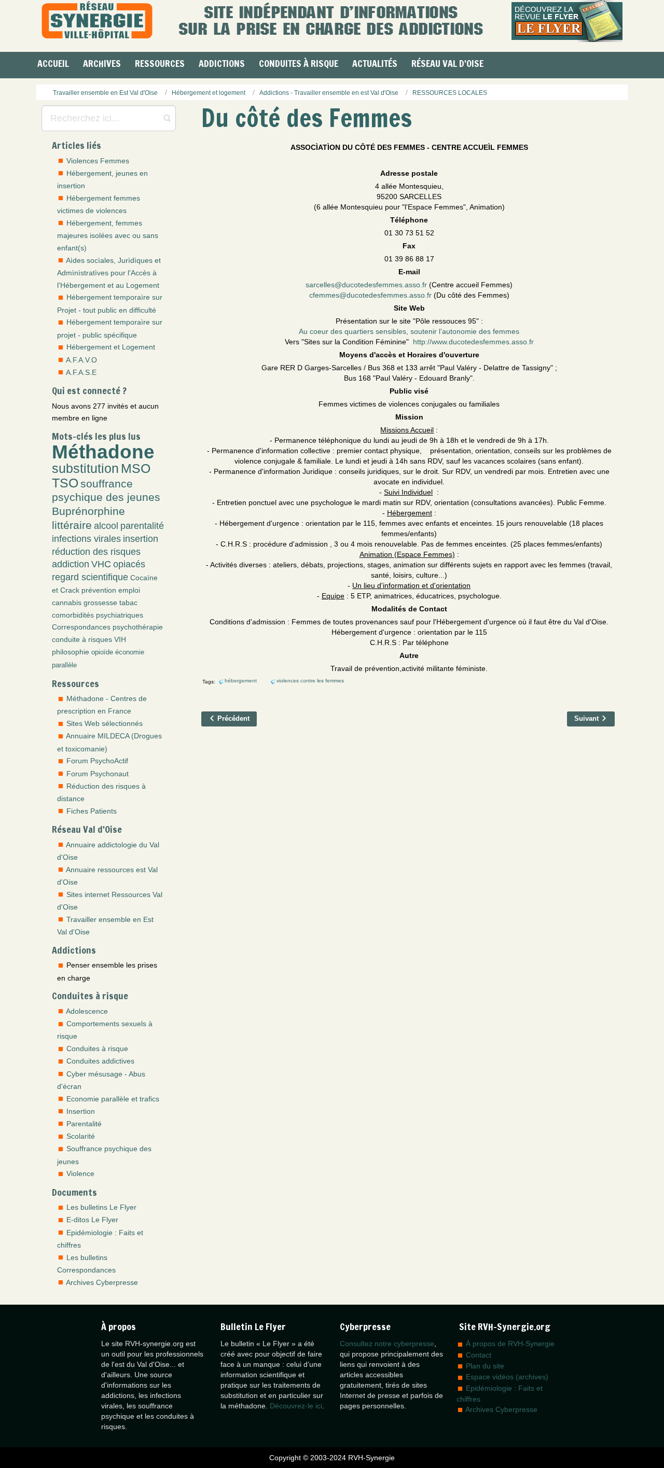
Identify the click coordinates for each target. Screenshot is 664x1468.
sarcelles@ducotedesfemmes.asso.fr (366, 285)
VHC (101, 564)
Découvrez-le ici (296, 1406)
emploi (129, 590)
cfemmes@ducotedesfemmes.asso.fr (370, 295)
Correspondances (81, 627)
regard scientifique (90, 577)
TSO (65, 483)
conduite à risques (82, 639)
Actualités (374, 63)
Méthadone (103, 452)
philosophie (70, 652)
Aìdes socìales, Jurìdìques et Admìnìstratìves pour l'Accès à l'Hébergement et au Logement (109, 272)
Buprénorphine (88, 511)
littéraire (72, 525)
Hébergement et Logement (110, 347)
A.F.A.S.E (81, 372)
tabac (128, 602)
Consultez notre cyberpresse (387, 1343)
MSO (135, 469)
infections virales (86, 539)
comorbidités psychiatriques (97, 615)
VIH (120, 639)
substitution (85, 469)
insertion (140, 539)
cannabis (66, 602)
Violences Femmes (97, 161)
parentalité (142, 526)
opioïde (102, 652)
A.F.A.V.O (81, 360)
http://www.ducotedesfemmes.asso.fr (473, 342)
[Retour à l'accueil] (97, 21)
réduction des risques (96, 552)
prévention (98, 590)
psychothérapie (138, 627)
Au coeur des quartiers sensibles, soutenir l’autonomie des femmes (409, 331)
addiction (70, 564)
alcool (106, 526)
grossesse (100, 602)
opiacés (129, 564)
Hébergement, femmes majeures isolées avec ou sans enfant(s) (107, 235)
